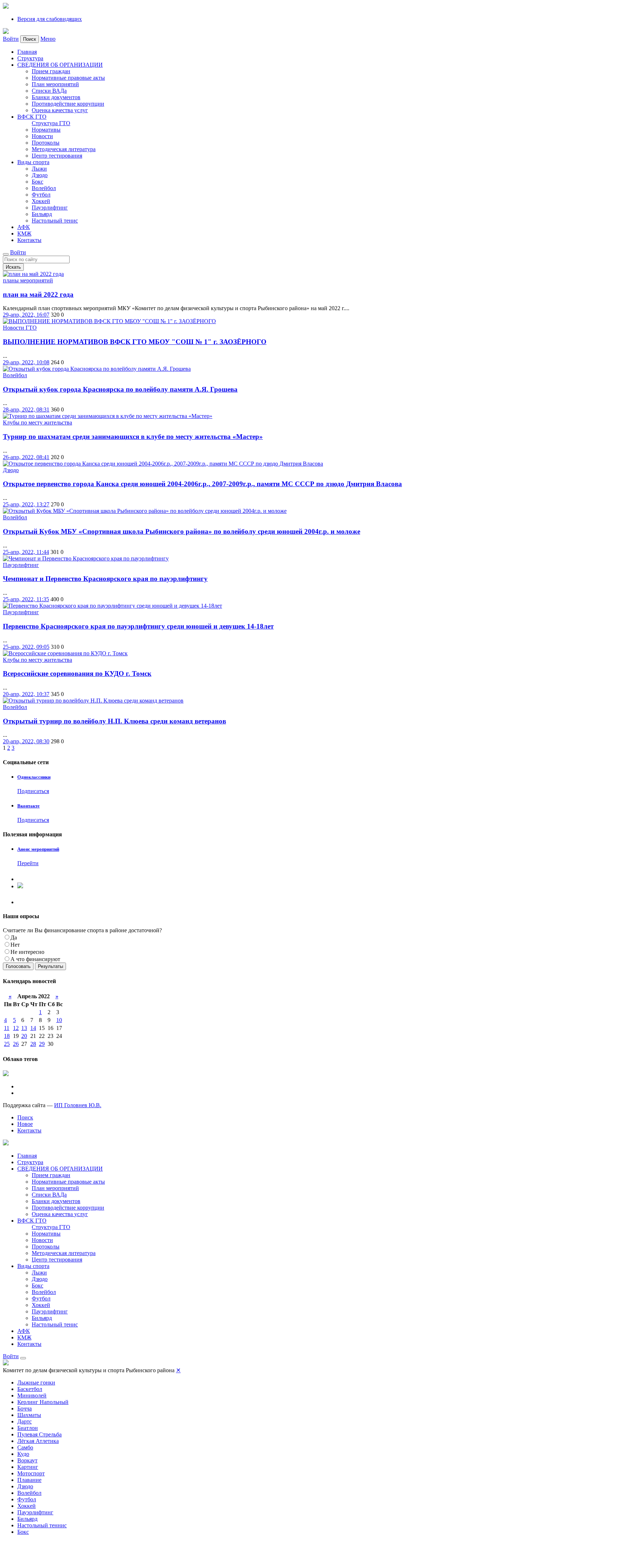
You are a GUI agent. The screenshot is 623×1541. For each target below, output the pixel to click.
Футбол (41, 194)
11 (6, 1028)
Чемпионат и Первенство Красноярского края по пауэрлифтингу (105, 578)
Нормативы (46, 130)
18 (7, 1036)
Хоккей (41, 201)
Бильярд (42, 214)
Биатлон (27, 1428)
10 (59, 1020)
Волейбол (44, 188)
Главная (27, 52)
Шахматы (29, 1415)
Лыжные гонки (36, 1382)
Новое (25, 1124)
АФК (23, 227)
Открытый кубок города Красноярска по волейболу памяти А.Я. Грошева (120, 389)
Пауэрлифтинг (50, 207)
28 (33, 1044)
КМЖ (24, 233)
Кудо (23, 1454)
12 (16, 1028)
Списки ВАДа (49, 91)
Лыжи (39, 169)
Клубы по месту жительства (37, 422)
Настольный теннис (42, 1525)
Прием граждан (51, 71)
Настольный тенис (55, 220)
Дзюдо (40, 175)
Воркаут (27, 1460)
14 (33, 1028)
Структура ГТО (51, 123)
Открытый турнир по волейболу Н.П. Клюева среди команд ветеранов (114, 721)
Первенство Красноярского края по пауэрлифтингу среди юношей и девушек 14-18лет (138, 626)
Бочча (24, 1408)
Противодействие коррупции (68, 104)
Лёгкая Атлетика (38, 1441)
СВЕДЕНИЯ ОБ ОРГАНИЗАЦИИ (60, 65)
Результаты (50, 966)
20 (24, 1036)
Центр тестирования (57, 156)
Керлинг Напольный (43, 1402)
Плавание (29, 1480)
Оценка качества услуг (60, 110)
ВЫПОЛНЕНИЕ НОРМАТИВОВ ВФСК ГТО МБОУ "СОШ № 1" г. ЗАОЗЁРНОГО (134, 341)
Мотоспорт (31, 1473)
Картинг (27, 1467)
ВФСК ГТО (32, 117)
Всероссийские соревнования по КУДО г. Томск (77, 673)
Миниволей (32, 1395)
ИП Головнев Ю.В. (77, 1105)
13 (24, 1028)
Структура (30, 58)
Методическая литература (64, 149)
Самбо (25, 1447)
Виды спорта (33, 162)
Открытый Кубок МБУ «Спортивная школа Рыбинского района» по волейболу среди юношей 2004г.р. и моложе (181, 531)
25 (7, 1044)
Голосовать (18, 966)
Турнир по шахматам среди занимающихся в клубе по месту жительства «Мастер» (133, 436)
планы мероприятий (28, 280)
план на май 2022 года (38, 294)
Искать (13, 267)
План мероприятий (55, 84)
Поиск (25, 1117)
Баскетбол (29, 1389)
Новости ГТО (20, 328)
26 (16, 1044)
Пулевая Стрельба (39, 1434)
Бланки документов (56, 97)
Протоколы (45, 143)
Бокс (37, 182)
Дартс (24, 1421)
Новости (42, 136)
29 (42, 1044)
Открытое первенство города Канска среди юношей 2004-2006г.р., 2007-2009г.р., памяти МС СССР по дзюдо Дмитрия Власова (202, 484)
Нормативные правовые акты (68, 78)
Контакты (29, 240)
